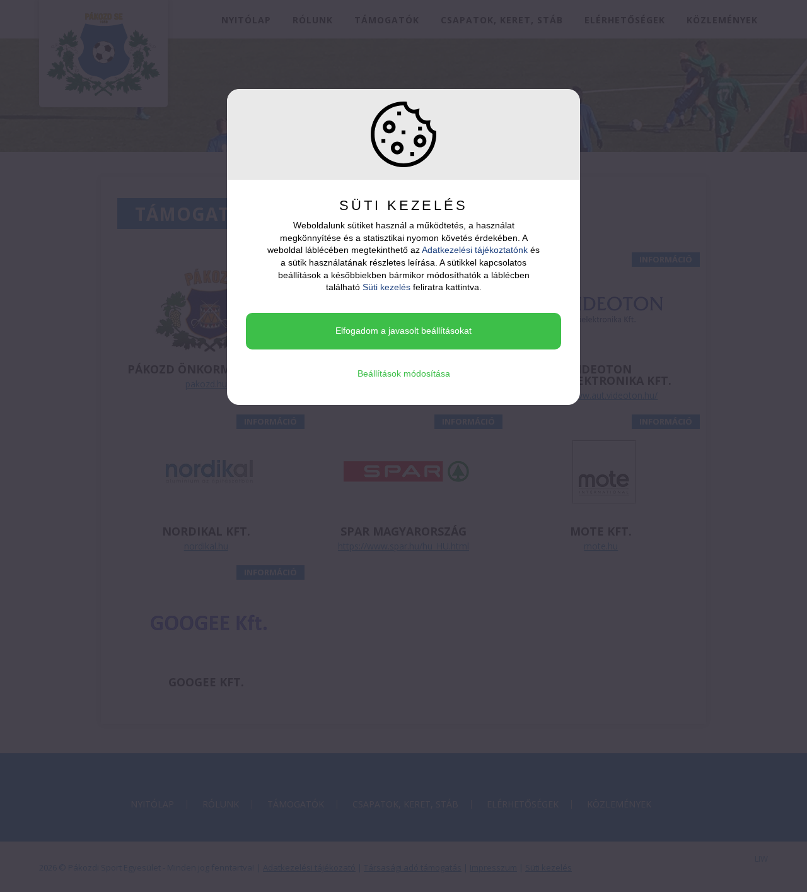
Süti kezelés (386, 287)
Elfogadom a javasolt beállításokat (403, 331)
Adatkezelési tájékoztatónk (475, 250)
